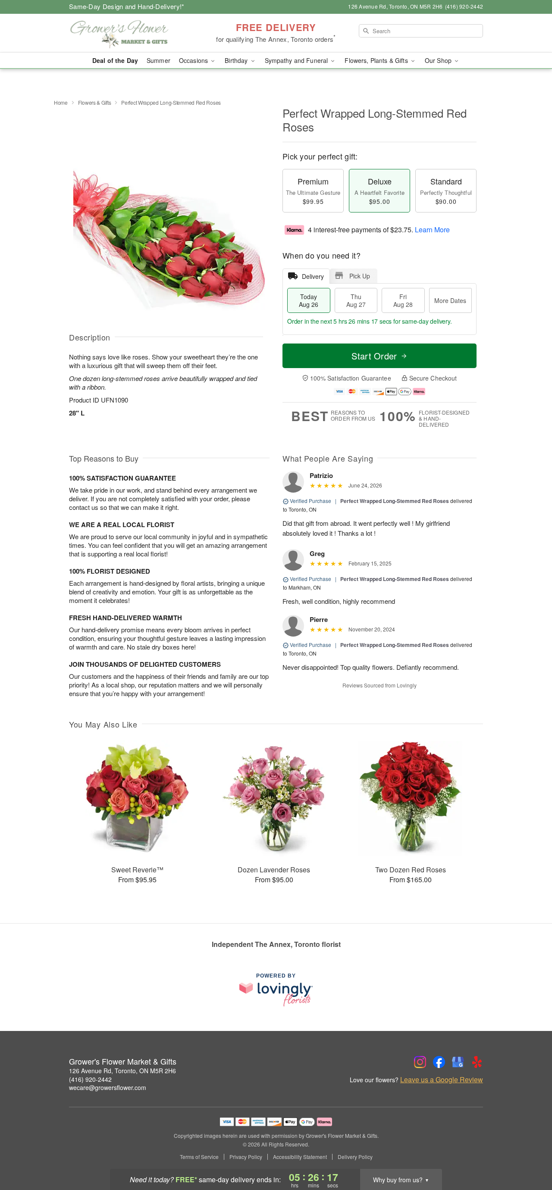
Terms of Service (199, 1156)
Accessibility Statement (300, 1156)
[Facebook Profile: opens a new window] (439, 1062)
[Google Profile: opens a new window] (458, 1062)
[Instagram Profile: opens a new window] (420, 1062)
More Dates (450, 300)
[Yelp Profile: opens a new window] (477, 1062)
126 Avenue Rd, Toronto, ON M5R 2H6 (122, 1070)
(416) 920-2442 (90, 1079)
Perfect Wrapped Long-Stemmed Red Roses (394, 501)
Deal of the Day (115, 60)
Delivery (313, 276)
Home (61, 102)
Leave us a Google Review (441, 1079)
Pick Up (359, 276)
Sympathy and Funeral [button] (297, 60)
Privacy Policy (245, 1156)
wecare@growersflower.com (107, 1087)
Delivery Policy (355, 1156)
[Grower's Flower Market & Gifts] (131, 33)
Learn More (432, 229)
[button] (529, 1153)
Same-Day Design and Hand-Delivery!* (127, 6)
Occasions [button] (194, 60)
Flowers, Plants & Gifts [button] (377, 60)
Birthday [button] (237, 60)
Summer (158, 60)
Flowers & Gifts (94, 102)
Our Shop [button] (439, 60)
